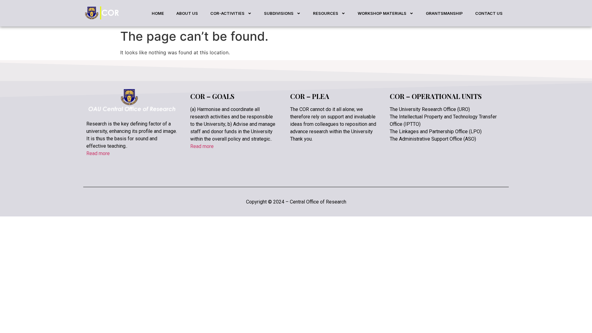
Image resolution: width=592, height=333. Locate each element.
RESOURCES (325, 13)
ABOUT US (187, 13)
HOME (158, 13)
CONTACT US (489, 13)
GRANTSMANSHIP (444, 13)
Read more (98, 153)
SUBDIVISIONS (279, 13)
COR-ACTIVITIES (227, 13)
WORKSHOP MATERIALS (382, 13)
